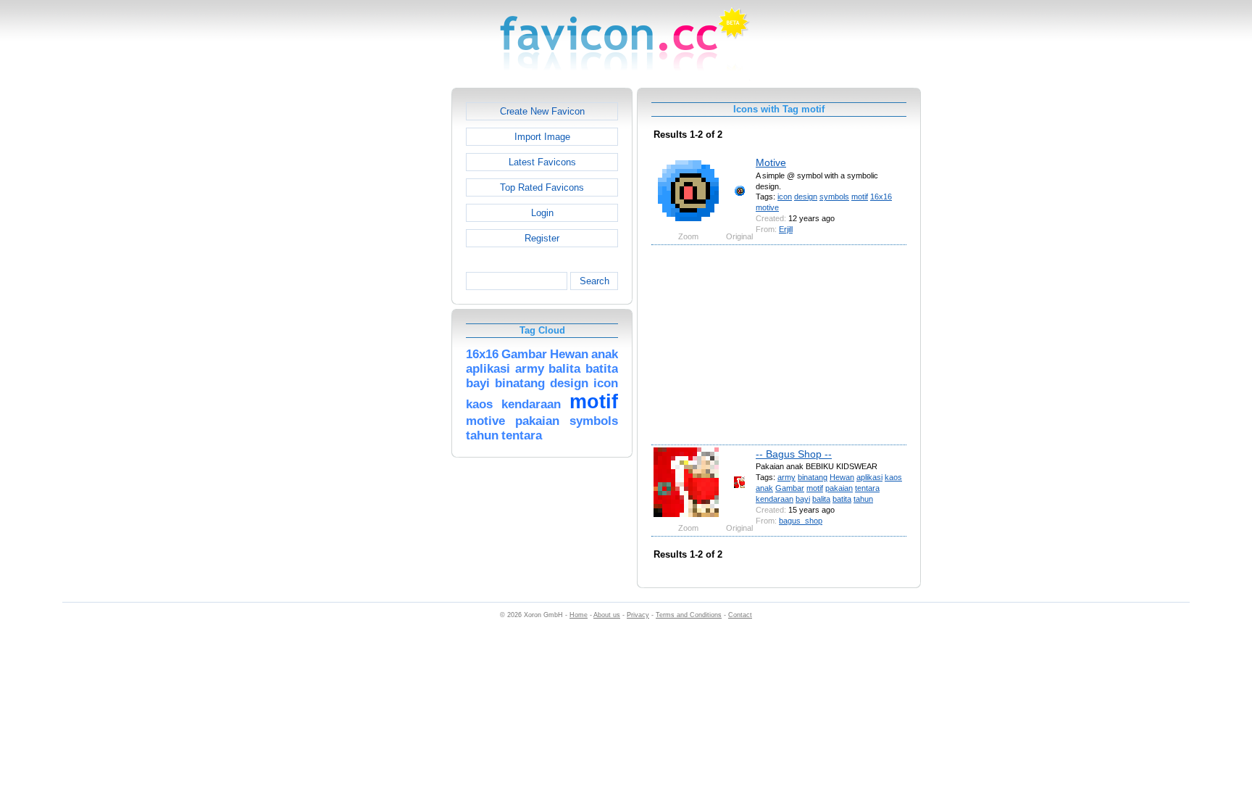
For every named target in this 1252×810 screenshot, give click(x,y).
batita (841, 499)
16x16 (881, 196)
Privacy (638, 615)
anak (764, 488)
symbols (834, 196)
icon (784, 196)
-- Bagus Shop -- (794, 454)
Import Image (542, 136)
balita (821, 499)
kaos (893, 477)
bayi (803, 499)
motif (859, 196)
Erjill (786, 229)
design (805, 196)
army (786, 477)
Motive (771, 162)
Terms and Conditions (689, 615)
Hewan (842, 477)
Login (542, 212)
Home (578, 615)
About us (606, 615)
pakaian (839, 488)
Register (542, 238)
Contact (740, 615)
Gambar (789, 488)
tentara (867, 488)
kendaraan (774, 499)
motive (767, 207)
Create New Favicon (542, 111)
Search (594, 281)
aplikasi (869, 477)
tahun (863, 499)
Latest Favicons (542, 162)
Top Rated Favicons (542, 187)
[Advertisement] (389, 305)
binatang (812, 477)
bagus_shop (800, 520)
